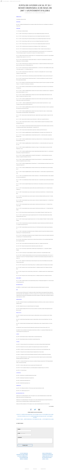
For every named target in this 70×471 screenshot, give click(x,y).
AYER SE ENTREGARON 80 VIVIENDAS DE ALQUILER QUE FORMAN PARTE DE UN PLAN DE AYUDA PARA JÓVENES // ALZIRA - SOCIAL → (47, 456)
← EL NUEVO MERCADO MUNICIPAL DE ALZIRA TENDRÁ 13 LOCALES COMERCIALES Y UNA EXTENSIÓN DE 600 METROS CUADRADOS (22, 456)
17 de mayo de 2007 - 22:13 (29, 12)
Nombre (19, 429)
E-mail (21, 433)
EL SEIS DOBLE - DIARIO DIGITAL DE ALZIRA (11, 1)
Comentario (20, 437)
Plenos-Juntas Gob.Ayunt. (40, 12)
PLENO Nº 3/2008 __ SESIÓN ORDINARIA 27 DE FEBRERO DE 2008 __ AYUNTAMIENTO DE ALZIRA (35, 419)
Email (39, 410)
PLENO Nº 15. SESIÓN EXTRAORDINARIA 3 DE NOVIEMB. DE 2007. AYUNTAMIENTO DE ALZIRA (35, 414)
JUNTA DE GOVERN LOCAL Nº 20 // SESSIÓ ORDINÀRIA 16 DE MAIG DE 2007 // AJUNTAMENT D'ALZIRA (35, 8)
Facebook (31, 410)
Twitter (35, 410)
